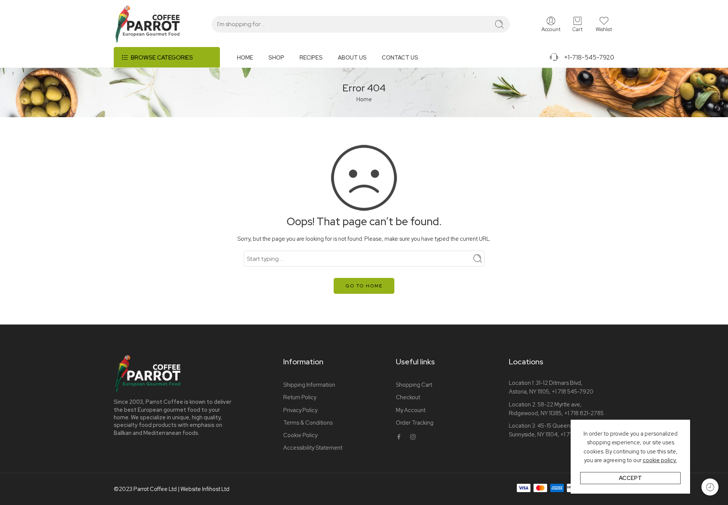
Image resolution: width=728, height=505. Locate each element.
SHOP (276, 57)
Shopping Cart (414, 384)
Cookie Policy (300, 435)
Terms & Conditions (308, 422)
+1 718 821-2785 (584, 413)
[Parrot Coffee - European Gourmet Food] (147, 24)
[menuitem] (252, 60)
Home (364, 99)
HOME (245, 57)
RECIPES (311, 57)
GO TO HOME (364, 286)
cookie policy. (660, 460)
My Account (410, 410)
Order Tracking (414, 422)
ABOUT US (352, 57)
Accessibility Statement (312, 447)
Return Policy (299, 397)
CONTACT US (400, 57)
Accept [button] (630, 477)
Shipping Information (309, 384)
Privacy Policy (300, 410)
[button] (603, 24)
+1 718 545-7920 (572, 391)
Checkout (408, 397)
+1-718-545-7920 (586, 57)
